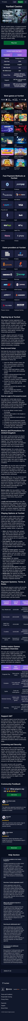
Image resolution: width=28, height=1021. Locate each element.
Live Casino (9, 100)
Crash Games (16, 100)
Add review (14, 794)
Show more (14, 847)
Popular (3, 99)
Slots (22, 99)
